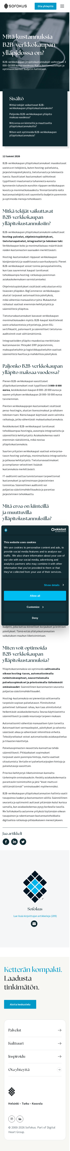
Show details (51, 584)
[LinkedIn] (19, 1119)
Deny (35, 617)
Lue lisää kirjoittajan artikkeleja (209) (35, 916)
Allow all (35, 595)
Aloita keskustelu (20, 1004)
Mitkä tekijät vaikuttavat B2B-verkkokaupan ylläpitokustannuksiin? (31, 106)
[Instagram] (11, 1119)
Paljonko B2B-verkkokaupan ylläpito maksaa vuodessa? (30, 115)
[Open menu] (62, 6)
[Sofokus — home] (19, 6)
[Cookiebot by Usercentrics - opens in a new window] (51, 530)
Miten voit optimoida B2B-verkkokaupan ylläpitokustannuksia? (33, 133)
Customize (33, 606)
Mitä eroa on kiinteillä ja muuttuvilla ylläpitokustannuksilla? (30, 124)
